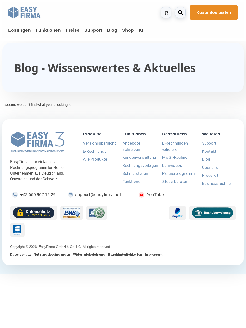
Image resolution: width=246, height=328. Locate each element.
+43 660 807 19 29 (37, 194)
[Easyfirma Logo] (40, 142)
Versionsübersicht (99, 143)
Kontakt (209, 151)
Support (209, 143)
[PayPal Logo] (177, 212)
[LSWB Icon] (72, 212)
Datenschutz (20, 254)
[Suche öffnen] (180, 12)
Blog (206, 159)
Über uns (210, 167)
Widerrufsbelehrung (89, 254)
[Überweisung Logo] (212, 212)
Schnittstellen (135, 173)
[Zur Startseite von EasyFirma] (24, 12)
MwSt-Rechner (175, 157)
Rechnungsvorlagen (140, 165)
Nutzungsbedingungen (52, 254)
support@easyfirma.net (98, 194)
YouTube (155, 194)
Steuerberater (174, 181)
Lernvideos (172, 165)
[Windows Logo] (17, 230)
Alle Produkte (95, 159)
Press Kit (210, 175)
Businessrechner (217, 183)
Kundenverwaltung (139, 157)
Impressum (154, 254)
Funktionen (132, 181)
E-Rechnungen (96, 151)
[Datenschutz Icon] (34, 212)
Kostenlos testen (213, 12)
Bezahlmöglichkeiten (125, 254)
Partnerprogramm (178, 173)
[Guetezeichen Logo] (97, 212)
